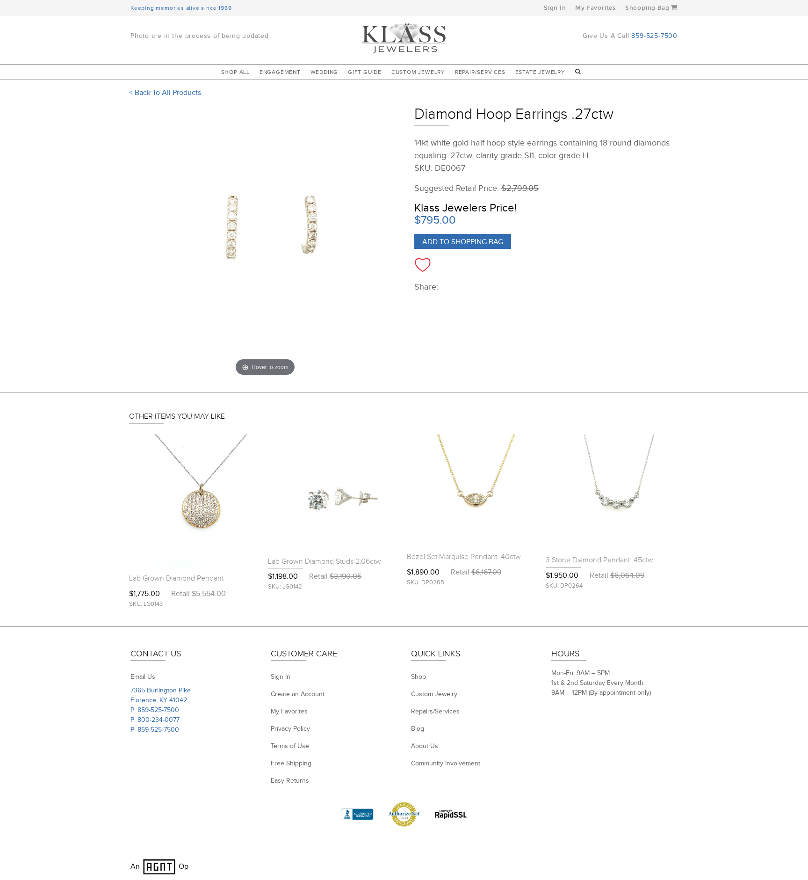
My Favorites (595, 8)
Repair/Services (480, 72)
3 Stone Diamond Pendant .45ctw (599, 560)
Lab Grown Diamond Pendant (176, 578)
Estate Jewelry (540, 72)
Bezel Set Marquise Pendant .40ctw (464, 557)
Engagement (280, 72)
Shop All (235, 72)
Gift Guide (365, 72)
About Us (424, 746)
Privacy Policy (290, 729)
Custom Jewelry (418, 72)
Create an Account (298, 694)
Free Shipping (291, 763)
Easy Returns (290, 781)
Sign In (555, 8)
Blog (417, 729)
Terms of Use (290, 746)
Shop (418, 677)
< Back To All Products (165, 92)
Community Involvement (445, 763)
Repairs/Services (435, 711)
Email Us (142, 677)
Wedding (324, 72)
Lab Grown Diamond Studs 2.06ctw (324, 561)
